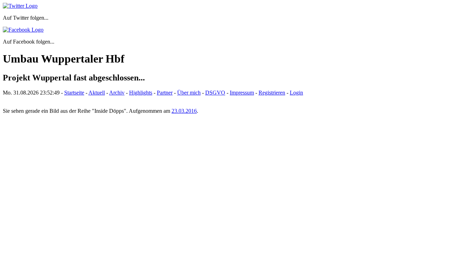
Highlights (140, 93)
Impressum (242, 93)
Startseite (74, 93)
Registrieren (272, 93)
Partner (165, 93)
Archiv (117, 93)
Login (296, 93)
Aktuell (96, 93)
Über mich (189, 93)
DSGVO (215, 93)
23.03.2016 (184, 111)
